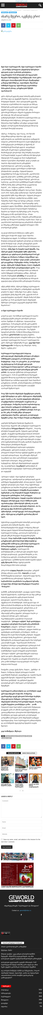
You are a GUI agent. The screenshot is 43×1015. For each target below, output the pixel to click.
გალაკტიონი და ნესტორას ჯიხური (6, 784)
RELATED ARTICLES (13, 753)
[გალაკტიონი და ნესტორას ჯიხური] (7, 778)
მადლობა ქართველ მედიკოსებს (21, 770)
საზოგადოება (17, 10)
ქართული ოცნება (6, 738)
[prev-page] (20, 790)
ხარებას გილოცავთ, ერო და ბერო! (35, 767)
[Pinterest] (13, 25)
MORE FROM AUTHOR (28, 753)
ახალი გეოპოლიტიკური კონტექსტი (13, 946)
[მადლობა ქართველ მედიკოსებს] (21, 762)
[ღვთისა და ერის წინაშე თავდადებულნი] (35, 778)
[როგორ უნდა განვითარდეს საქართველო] (21, 778)
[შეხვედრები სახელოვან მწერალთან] (7, 761)
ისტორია (4, 1006)
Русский (24, 1)
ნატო (8, 736)
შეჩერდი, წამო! (6, 950)
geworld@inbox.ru (25, 910)
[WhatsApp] (18, 25)
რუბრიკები (9, 10)
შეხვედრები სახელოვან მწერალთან (4, 768)
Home (2, 10)
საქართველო (22, 736)
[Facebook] (3, 25)
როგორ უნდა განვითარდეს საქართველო (19, 785)
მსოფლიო (4, 1000)
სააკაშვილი (14, 736)
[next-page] (23, 790)
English (18, 1)
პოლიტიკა (5, 990)
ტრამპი (29, 736)
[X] (8, 25)
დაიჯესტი (4, 1003)
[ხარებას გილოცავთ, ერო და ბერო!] (35, 761)
